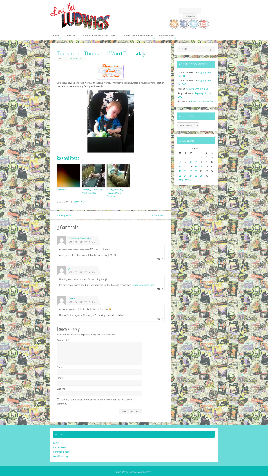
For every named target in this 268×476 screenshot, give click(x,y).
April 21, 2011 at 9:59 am (82, 242)
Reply (160, 259)
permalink (78, 201)
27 (191, 175)
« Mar (180, 179)
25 (180, 175)
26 (185, 175)
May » (188, 179)
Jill (70, 268)
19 (185, 171)
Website (61, 388)
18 (180, 171)
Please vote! (62, 189)
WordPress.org (60, 456)
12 (185, 166)
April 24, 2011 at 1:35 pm (82, 302)
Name (60, 367)
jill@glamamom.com (143, 284)
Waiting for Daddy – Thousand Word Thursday (116, 193)
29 (201, 175)
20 (191, 171)
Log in (56, 442)
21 (196, 171)
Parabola (133, 472)
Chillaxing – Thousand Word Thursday (92, 191)
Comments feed (61, 451)
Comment (63, 340)
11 (180, 166)
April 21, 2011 (77, 58)
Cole (64, 58)
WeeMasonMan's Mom (80, 238)
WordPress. (146, 472)
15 (201, 166)
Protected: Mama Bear (202, 101)
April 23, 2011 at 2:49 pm (82, 272)
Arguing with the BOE (197, 88)
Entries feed (59, 447)
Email (60, 377)
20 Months (158, 215)
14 (196, 166)
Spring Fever (64, 215)
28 (196, 175)
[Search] (210, 50)
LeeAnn (72, 298)
